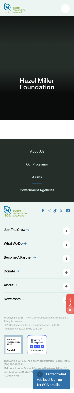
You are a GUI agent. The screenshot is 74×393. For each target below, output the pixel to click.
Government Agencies (37, 190)
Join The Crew (14, 229)
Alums (37, 177)
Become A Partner (18, 257)
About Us (37, 151)
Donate (9, 271)
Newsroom (12, 299)
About (8, 285)
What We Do (13, 243)
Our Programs (37, 164)
